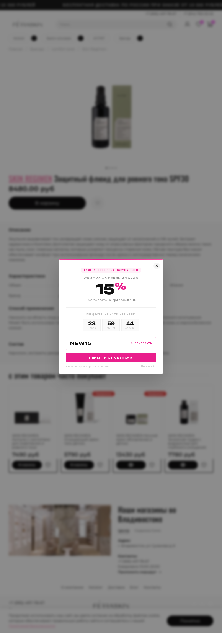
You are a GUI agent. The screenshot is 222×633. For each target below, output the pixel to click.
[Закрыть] (156, 266)
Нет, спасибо (148, 366)
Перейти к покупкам (111, 357)
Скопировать (141, 343)
